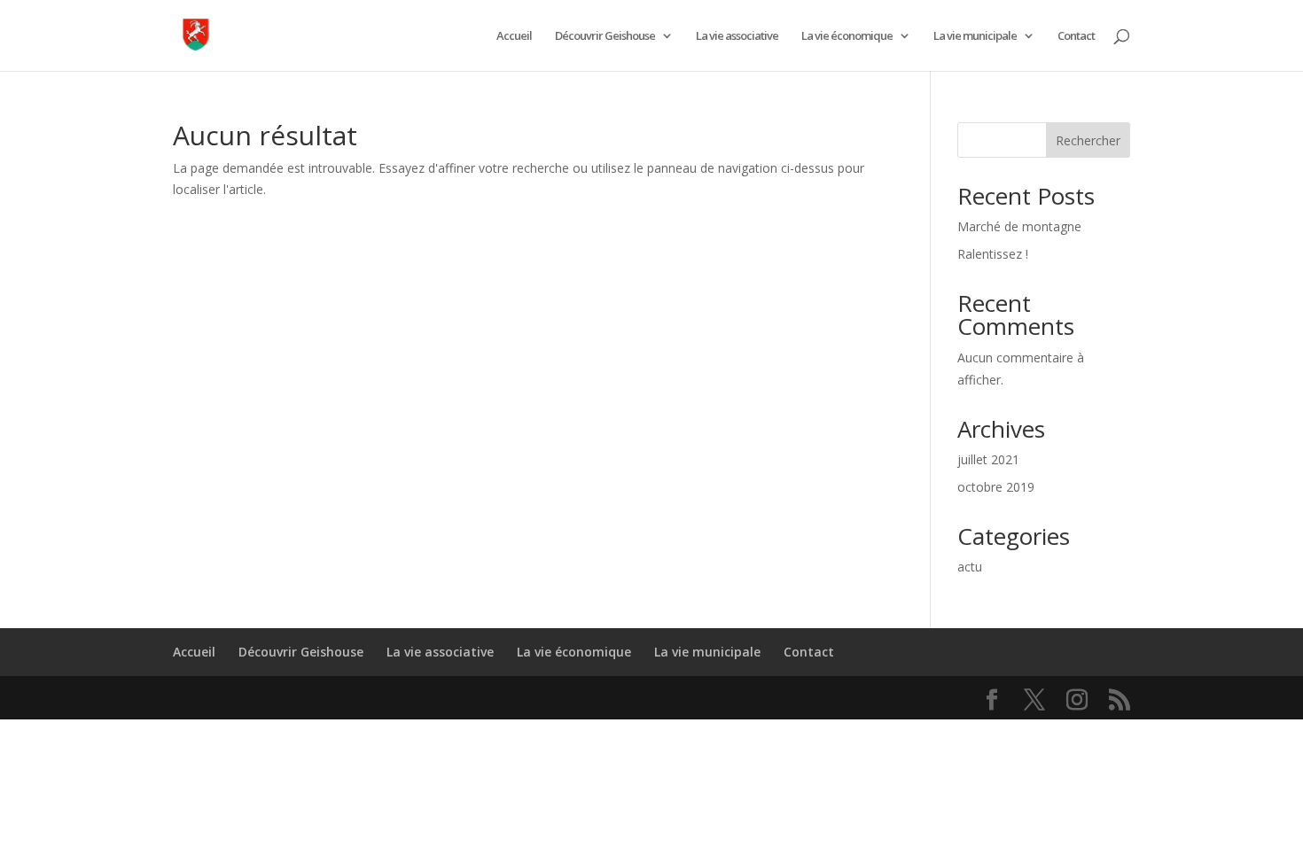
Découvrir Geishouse (605, 36)
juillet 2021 (988, 459)
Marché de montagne (1019, 226)
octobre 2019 (995, 486)
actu (969, 566)
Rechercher (1088, 140)
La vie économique (847, 36)
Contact (1076, 36)
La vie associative (737, 36)
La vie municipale (975, 36)
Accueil (514, 36)
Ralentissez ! (992, 253)
